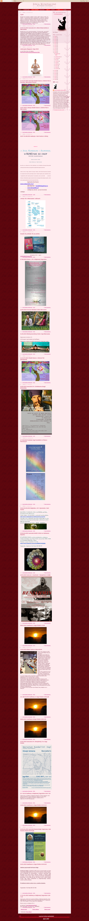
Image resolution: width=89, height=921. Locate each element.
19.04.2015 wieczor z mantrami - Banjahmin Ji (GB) (35, 575)
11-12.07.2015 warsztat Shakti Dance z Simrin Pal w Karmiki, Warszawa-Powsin (35, 81)
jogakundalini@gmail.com (26, 256)
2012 (55, 73)
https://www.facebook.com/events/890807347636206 (32, 543)
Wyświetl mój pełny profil (59, 109)
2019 (55, 46)
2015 (55, 52)
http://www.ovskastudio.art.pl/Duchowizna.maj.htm (32, 516)
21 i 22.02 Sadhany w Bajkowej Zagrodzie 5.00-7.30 (35, 793)
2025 (55, 37)
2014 (55, 70)
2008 (55, 79)
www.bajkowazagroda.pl (31, 905)
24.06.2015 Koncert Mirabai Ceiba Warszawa (33, 309)
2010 (55, 76)
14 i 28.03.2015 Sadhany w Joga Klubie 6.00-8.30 (34, 697)
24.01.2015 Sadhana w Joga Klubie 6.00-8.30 (33, 864)
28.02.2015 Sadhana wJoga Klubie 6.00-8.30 (33, 719)
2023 (55, 40)
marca (56, 65)
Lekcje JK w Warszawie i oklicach (30, 198)
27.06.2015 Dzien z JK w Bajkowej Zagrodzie (33, 259)
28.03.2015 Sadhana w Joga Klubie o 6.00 (32, 625)
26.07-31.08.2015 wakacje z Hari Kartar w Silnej (34, 136)
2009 (55, 77)
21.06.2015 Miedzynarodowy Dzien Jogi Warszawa (35, 334)
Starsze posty (47, 909)
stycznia (57, 68)
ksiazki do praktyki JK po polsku (30, 234)
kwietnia (57, 64)
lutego (56, 67)
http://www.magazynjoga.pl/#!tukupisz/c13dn (30, 52)
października (57, 56)
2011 (55, 74)
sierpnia (57, 58)
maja (56, 62)
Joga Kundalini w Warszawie (60, 90)
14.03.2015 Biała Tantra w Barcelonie (31, 649)
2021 (55, 43)
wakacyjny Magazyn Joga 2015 (29, 49)
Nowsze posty (24, 909)
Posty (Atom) (28, 911)
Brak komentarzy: (48, 76)
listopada (57, 53)
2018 (55, 48)
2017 (55, 49)
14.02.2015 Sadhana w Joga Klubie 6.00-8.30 (33, 805)
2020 (55, 45)
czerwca (57, 61)
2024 (55, 39)
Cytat (21, 14)
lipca (56, 59)
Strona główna (35, 909)
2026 (55, 36)
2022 (55, 42)
